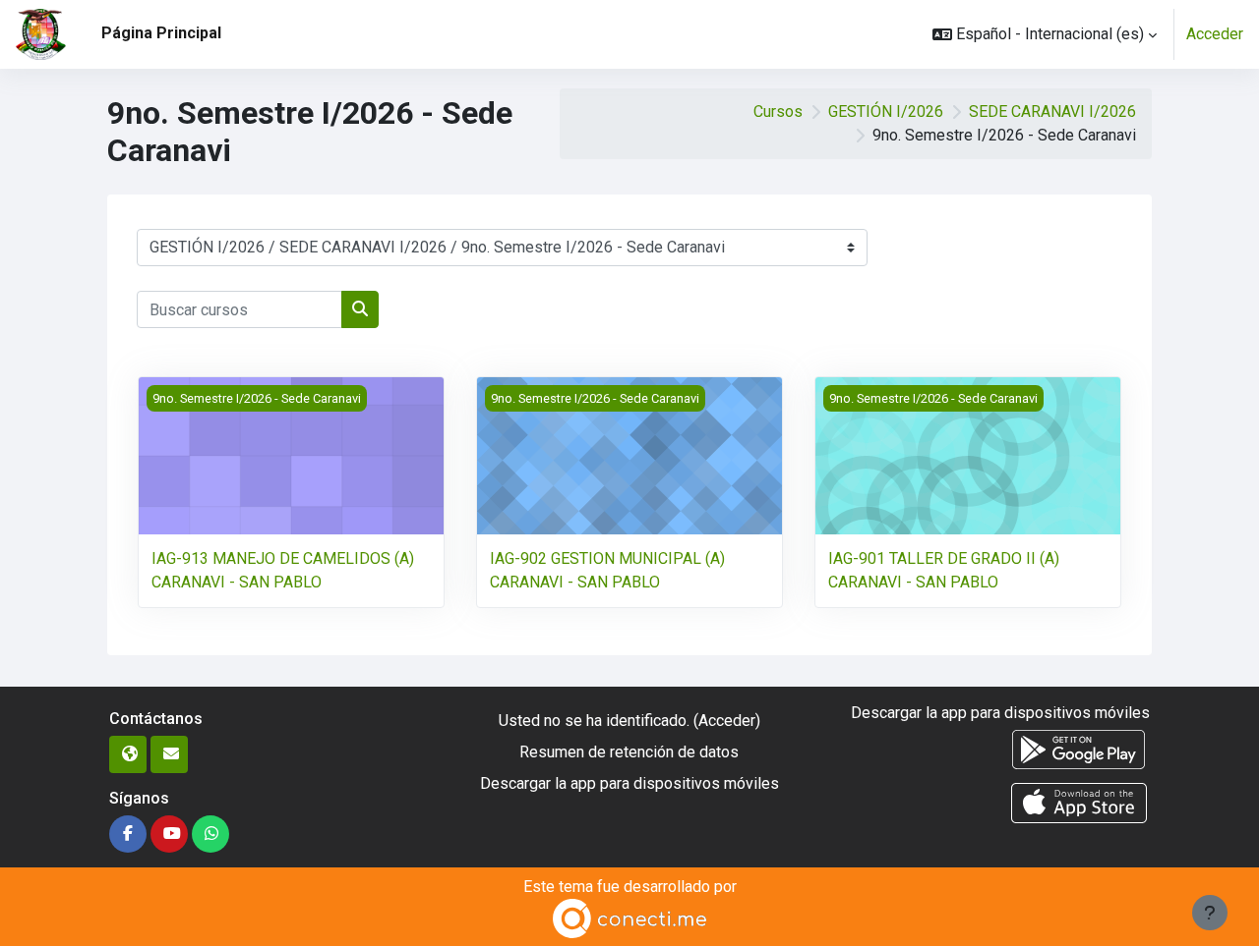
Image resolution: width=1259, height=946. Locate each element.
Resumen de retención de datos (629, 752)
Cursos (778, 111)
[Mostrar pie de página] (1210, 912)
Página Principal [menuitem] (161, 33)
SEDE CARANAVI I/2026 (1052, 111)
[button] (1044, 34)
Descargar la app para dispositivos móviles (629, 783)
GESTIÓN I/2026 (885, 111)
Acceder (1214, 34)
